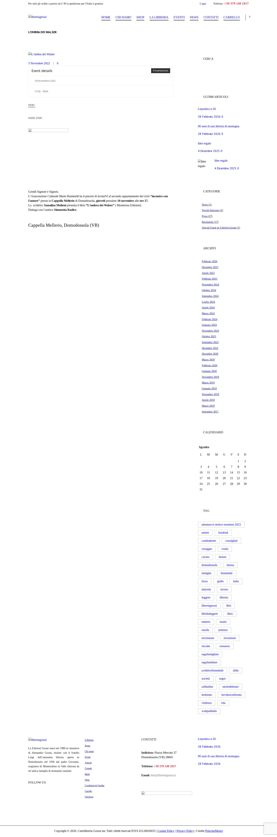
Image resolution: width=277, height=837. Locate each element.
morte (223, 621)
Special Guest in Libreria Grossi (219, 227)
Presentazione (160, 70)
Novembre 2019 (210, 376)
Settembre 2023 (210, 342)
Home (105, 17)
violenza (207, 702)
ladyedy (206, 589)
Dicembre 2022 (210, 348)
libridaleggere (210, 613)
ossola (205, 629)
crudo (224, 548)
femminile (227, 573)
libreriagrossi (209, 605)
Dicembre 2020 (210, 353)
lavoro (224, 589)
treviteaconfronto (231, 694)
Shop (140, 17)
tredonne (207, 694)
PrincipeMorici (214, 830)
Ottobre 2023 (209, 336)
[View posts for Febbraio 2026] (238, 447)
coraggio (207, 548)
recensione (208, 638)
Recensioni (207, 221)
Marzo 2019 (208, 382)
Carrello (231, 17)
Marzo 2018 (208, 405)
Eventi (179, 17)
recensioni (230, 638)
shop (87, 774)
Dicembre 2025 (210, 267)
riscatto (206, 646)
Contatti (211, 17)
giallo (220, 581)
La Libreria (159, 17)
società (206, 678)
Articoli (88, 762)
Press (204, 216)
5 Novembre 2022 (39, 63)
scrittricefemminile (212, 670)
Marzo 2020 (208, 359)
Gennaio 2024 (209, 324)
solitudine (207, 686)
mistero (206, 621)
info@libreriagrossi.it (163, 775)
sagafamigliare (210, 654)
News (194, 17)
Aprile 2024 (208, 307)
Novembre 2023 (210, 330)
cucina (205, 557)
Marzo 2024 (208, 313)
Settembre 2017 (210, 411)
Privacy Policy (185, 830)
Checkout (89, 797)
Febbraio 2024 (209, 319)
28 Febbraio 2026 (209, 116)
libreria (224, 597)
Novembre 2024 (210, 284)
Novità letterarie (210, 210)
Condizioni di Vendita (94, 785)
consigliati (231, 540)
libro (230, 613)
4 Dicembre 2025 (209, 151)
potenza (223, 629)
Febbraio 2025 (209, 278)
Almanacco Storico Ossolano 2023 (221, 524)
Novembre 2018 (210, 394)
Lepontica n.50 (207, 108)
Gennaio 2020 (209, 371)
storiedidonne (231, 686)
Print (31, 105)
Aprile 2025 (208, 273)
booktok (223, 532)
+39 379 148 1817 (236, 3)
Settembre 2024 (210, 296)
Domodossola (209, 565)
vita (223, 702)
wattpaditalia (209, 711)
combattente (209, 540)
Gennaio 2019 (209, 388)
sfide (236, 670)
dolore (222, 557)
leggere (206, 597)
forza (205, 581)
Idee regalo (204, 143)
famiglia (206, 573)
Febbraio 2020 (209, 365)
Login (203, 3)
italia (236, 581)
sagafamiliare (209, 662)
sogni (222, 678)
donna (230, 565)
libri (228, 605)
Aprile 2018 (208, 399)
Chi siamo (123, 17)
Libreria (89, 739)
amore (205, 532)
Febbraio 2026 (209, 261)
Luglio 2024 (208, 301)
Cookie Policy (166, 830)
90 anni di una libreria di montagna (218, 126)
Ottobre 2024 (209, 290)
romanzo (225, 646)
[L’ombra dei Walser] (100, 54)
